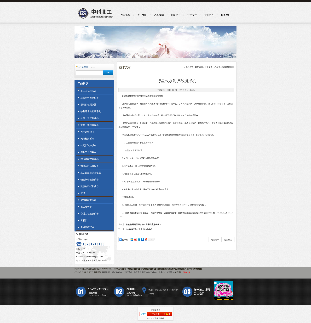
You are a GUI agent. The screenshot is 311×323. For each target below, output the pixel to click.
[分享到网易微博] (146, 239)
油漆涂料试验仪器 (90, 166)
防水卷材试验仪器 (90, 159)
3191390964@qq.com (93, 256)
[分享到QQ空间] (131, 239)
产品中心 (154, 272)
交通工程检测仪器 (90, 213)
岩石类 (84, 220)
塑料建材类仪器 (88, 200)
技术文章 (192, 14)
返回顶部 (215, 240)
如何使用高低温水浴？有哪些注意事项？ (143, 224)
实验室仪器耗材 (88, 152)
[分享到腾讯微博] (139, 239)
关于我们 (142, 14)
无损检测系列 (87, 138)
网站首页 (125, 14)
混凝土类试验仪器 (90, 125)
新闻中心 (175, 14)
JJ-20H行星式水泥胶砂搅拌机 (139, 229)
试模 (83, 193)
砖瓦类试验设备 (88, 145)
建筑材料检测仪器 (90, 97)
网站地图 (106, 272)
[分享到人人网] (142, 239)
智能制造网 (155, 310)
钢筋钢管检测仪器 (90, 179)
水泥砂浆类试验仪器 (91, 172)
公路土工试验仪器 (90, 118)
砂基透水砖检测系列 (91, 111)
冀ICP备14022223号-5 (122, 272)
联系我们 (225, 14)
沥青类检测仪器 (88, 104)
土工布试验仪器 (88, 91)
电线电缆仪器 (87, 227)
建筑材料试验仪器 (90, 186)
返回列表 (228, 240)
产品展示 (159, 14)
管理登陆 (171, 272)
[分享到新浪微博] (135, 239)
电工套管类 (86, 206)
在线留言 (209, 14)
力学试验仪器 (87, 131)
